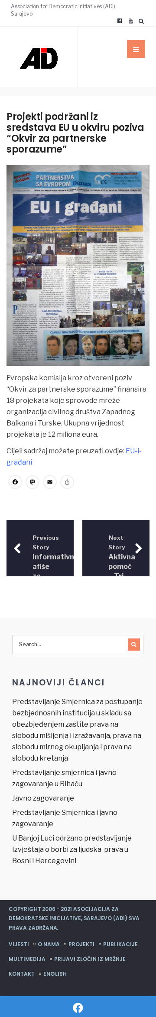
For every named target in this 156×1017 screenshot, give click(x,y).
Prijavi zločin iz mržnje (90, 959)
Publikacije (120, 944)
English (55, 973)
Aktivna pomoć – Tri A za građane (123, 567)
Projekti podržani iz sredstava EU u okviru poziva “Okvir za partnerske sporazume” (75, 133)
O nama (49, 944)
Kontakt (22, 973)
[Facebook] (119, 21)
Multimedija (27, 959)
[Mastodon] (32, 483)
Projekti (81, 944)
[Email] (49, 483)
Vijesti (19, 944)
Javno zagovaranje (43, 798)
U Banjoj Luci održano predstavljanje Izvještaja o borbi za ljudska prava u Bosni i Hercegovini (72, 849)
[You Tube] (131, 21)
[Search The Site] (143, 21)
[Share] (67, 483)
